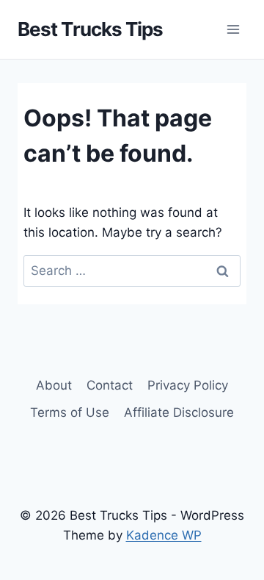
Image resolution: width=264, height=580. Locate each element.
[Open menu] (232, 29)
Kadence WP (164, 535)
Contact (110, 385)
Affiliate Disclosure (179, 412)
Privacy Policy (187, 385)
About (54, 385)
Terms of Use (69, 412)
